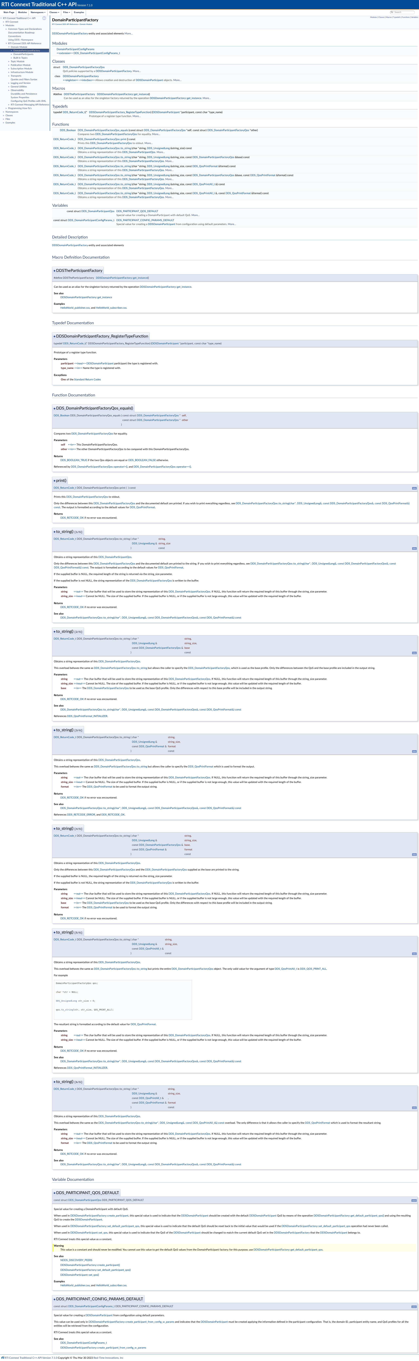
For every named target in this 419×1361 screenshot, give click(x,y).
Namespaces (37, 12)
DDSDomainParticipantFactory (70, 33)
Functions (406, 17)
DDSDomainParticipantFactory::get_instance (122, 94)
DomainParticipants (23, 54)
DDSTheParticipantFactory (79, 94)
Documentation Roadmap (21, 33)
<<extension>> (65, 53)
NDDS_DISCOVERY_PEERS (76, 1260)
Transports (16, 76)
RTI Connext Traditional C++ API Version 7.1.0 (31, 1358)
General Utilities (19, 87)
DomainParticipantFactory (26, 51)
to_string (67, 1009)
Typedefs (397, 17)
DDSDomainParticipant (149, 80)
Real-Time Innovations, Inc (108, 1358)
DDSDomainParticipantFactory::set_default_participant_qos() (95, 1270)
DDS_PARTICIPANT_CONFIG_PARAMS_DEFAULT (145, 220)
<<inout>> (80, 363)
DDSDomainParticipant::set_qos (89, 1232)
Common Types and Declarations (25, 29)
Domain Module (19, 47)
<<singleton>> (71, 80)
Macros (389, 17)
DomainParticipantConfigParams (75, 49)
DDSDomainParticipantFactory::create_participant (99, 1215)
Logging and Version (21, 83)
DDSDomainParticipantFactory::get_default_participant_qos (288, 1249)
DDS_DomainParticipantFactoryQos (84, 67)
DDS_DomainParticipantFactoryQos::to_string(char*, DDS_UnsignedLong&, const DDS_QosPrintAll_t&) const (161, 1123)
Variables (414, 17)
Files (65, 12)
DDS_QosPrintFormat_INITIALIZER (87, 716)
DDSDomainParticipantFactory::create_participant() (90, 1265)
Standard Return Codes (87, 379)
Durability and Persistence (24, 94)
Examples (79, 12)
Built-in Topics (20, 58)
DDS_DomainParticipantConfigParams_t (96, 53)
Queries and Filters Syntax (24, 79)
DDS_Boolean (68, 130)
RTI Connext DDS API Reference (24, 43)
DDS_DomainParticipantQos (138, 152)
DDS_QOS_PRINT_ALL (313, 969)
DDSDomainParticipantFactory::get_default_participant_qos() (349, 1215)
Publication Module (20, 65)
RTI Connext (12, 22)
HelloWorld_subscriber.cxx (111, 308)
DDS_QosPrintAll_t (203, 184)
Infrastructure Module (22, 72)
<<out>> (78, 591)
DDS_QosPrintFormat (205, 166)
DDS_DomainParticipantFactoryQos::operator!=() (99, 466)
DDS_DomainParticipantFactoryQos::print (102, 139)
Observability (17, 90)
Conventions (14, 36)
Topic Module (17, 61)
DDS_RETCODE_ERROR (81, 814)
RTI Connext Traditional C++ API (19, 18)
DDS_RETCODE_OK (72, 518)
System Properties (20, 97)
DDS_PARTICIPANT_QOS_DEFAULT (137, 211)
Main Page (9, 12)
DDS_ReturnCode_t (74, 112)
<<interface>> (87, 80)
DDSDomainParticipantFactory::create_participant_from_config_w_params (131, 1322)
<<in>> (78, 368)
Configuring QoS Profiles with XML (28, 101)
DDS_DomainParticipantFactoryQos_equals (103, 130)
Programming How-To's (20, 108)
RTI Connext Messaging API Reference (30, 105)
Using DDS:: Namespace (20, 40)
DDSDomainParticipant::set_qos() (79, 1275)
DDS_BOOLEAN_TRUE (73, 460)
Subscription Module (21, 69)
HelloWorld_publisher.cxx (75, 308)
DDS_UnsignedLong (158, 148)
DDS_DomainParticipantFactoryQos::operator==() (162, 466)
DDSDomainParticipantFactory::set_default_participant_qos (104, 1226)
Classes (53, 12)
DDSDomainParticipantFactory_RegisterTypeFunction (120, 112)
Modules (22, 12)
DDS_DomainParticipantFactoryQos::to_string (104, 148)
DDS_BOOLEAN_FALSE (142, 460)
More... (129, 33)
